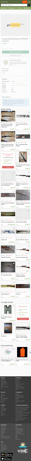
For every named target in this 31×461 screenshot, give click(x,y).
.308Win (2, 407)
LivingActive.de (4, 382)
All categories (3, 428)
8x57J (2, 412)
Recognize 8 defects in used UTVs (22, 407)
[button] (28, 2)
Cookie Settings (4, 448)
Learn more (14, 64)
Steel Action (3, 399)
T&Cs (2, 444)
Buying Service (19, 432)
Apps (17, 436)
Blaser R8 (17, 379)
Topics (2, 433)
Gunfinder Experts (19, 431)
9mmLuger (3, 414)
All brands (3, 426)
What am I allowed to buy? (22, 85)
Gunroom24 (5, 70)
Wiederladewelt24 (5, 386)
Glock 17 (17, 382)
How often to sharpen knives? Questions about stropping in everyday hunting (22, 410)
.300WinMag (3, 410)
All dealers (3, 431)
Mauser (2, 394)
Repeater (17, 394)
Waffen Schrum (4, 383)
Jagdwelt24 (3, 379)
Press (17, 437)
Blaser (2, 396)
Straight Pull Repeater (20, 401)
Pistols (17, 399)
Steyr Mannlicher (4, 398)
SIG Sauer (3, 395)
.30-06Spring (3, 408)
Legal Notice (3, 449)
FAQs (2, 450)
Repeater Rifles (20, 83)
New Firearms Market (5, 436)
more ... (2, 388)
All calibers (3, 432)
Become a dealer (19, 428)
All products (3, 429)
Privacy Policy (4, 446)
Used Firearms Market (5, 437)
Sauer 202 (18, 381)
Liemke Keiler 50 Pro (20, 383)
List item (25, 1)
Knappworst (3, 381)
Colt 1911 (18, 385)
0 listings (4, 73)
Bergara (2, 401)
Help (16, 426)
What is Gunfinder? (19, 429)
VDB (2, 385)
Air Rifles (17, 398)
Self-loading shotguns (20, 396)
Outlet (2, 435)
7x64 (2, 411)
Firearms (13, 83)
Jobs (16, 435)
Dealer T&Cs (3, 445)
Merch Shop (18, 439)
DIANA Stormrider (19, 386)
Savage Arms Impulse (20, 388)
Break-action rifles (19, 395)
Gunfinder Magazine (20, 433)
